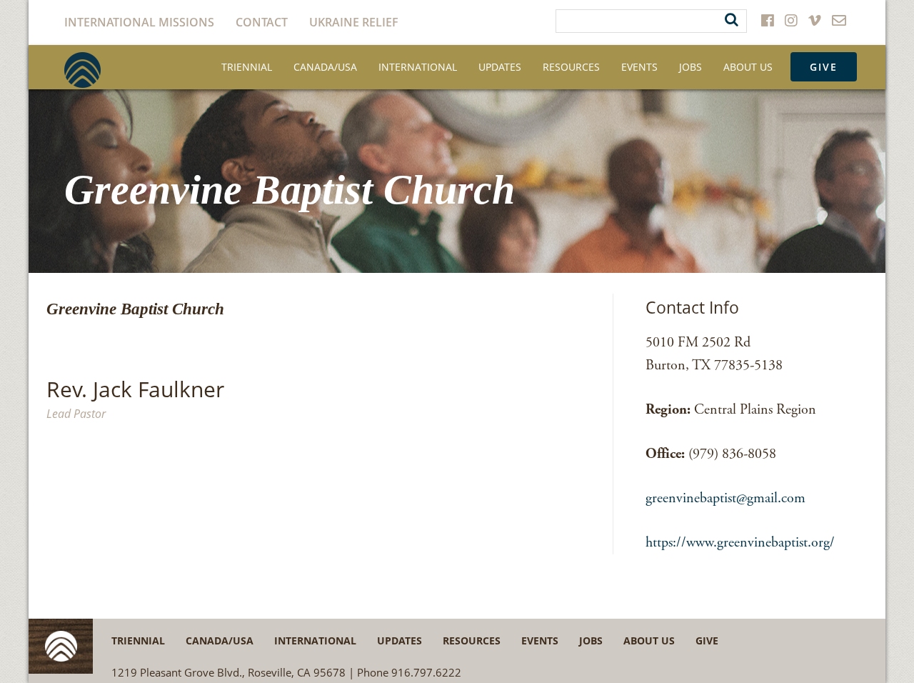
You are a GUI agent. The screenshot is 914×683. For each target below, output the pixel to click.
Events (639, 67)
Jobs (690, 67)
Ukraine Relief (353, 22)
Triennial (246, 67)
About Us (748, 67)
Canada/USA (325, 67)
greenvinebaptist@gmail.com (725, 498)
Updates (499, 67)
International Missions (139, 22)
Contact (262, 22)
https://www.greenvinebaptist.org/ (740, 543)
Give (824, 67)
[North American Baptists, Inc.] (82, 70)
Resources (571, 67)
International (417, 67)
